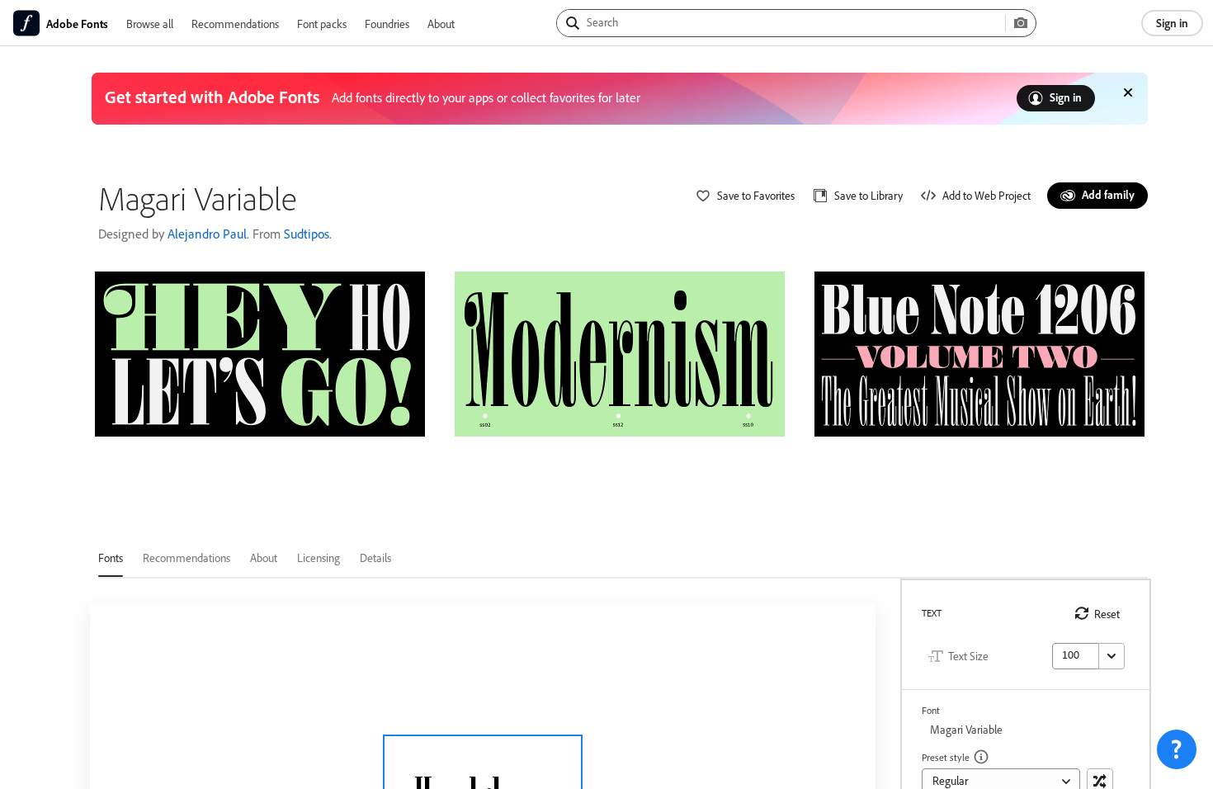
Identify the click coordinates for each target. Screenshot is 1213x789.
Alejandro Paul (207, 233)
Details (375, 557)
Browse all (149, 24)
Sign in (1172, 23)
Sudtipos (306, 233)
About (441, 24)
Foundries (387, 24)
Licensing (318, 557)
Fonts (110, 557)
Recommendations (235, 24)
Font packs (322, 24)
